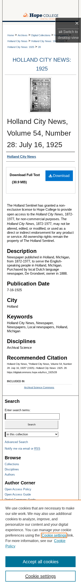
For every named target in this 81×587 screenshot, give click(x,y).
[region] (40, 543)
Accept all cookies (40, 561)
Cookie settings (54, 535)
